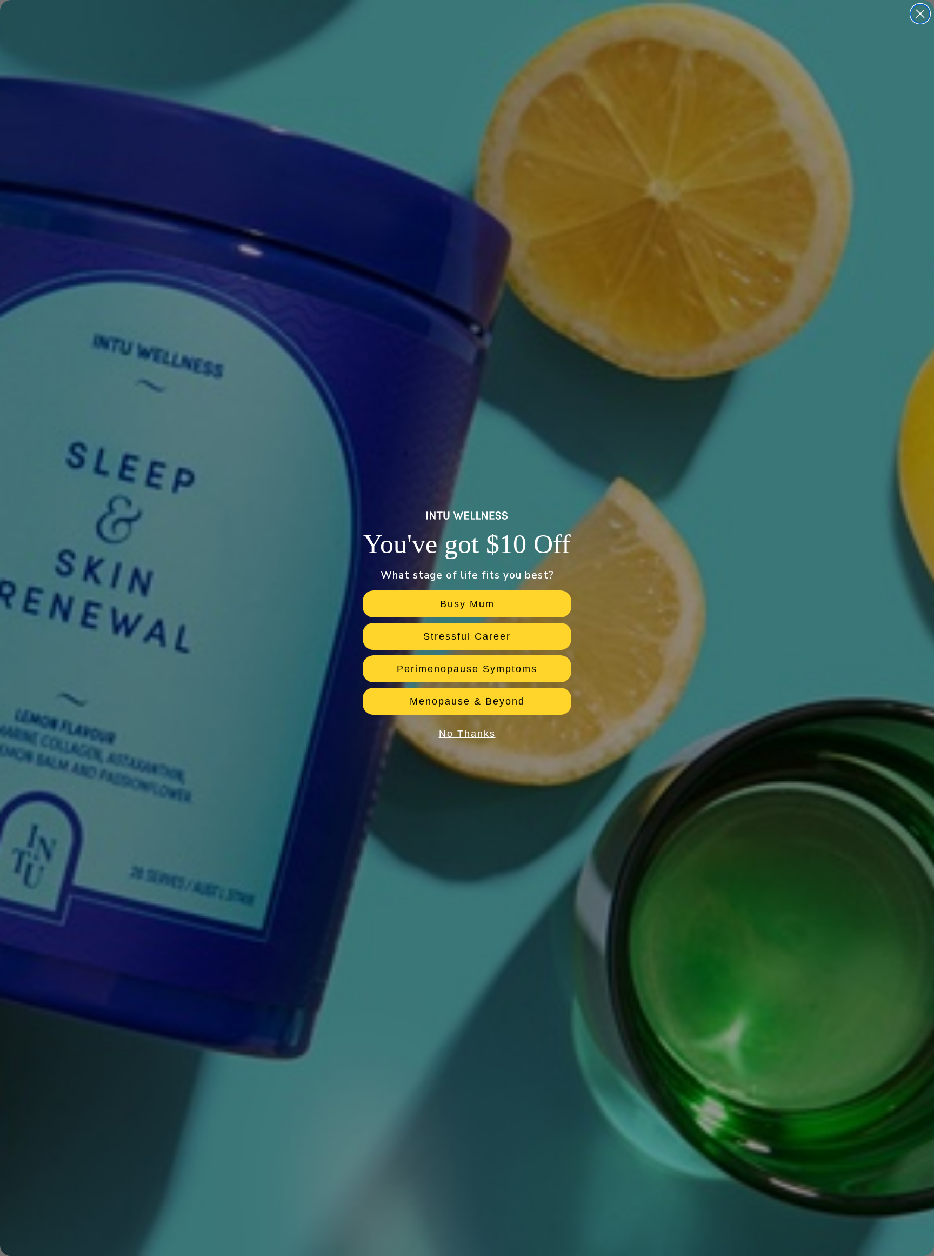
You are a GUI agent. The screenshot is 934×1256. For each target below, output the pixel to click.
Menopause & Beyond (467, 701)
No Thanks (467, 733)
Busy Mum (467, 604)
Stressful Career (467, 636)
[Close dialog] (920, 13)
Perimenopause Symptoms (467, 668)
